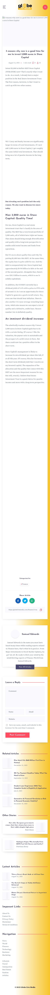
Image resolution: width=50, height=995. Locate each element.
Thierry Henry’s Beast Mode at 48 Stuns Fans (28, 874)
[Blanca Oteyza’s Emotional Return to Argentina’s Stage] (6, 896)
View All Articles (25, 667)
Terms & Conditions (10, 925)
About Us (5, 913)
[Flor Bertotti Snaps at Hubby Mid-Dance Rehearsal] (6, 886)
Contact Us (6, 916)
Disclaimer (6, 922)
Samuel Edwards (30, 634)
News (4, 941)
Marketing (6, 955)
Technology (6, 949)
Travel (5, 964)
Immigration (7, 967)
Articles (5, 975)
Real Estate (6, 970)
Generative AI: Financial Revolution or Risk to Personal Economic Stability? (30, 800)
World (4, 944)
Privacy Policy (7, 919)
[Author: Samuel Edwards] (15, 634)
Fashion (5, 973)
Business (5, 952)
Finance (25, 584)
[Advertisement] (25, 114)
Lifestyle (5, 961)
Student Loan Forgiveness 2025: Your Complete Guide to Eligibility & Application (30, 787)
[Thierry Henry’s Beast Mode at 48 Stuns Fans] (6, 876)
